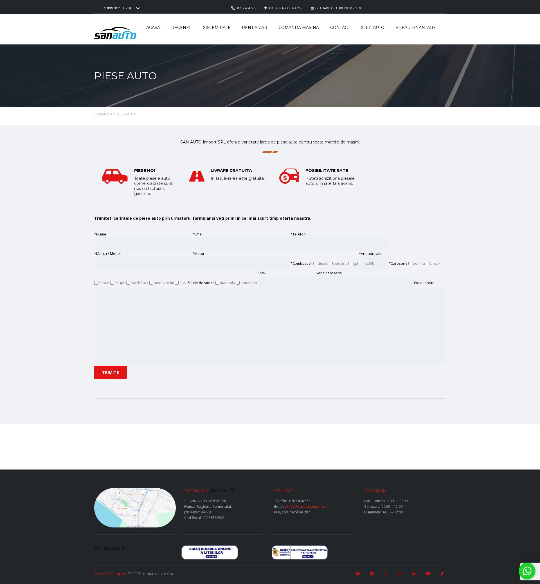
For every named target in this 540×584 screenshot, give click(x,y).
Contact (340, 27)
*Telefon (298, 234)
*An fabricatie (370, 253)
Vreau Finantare (416, 27)
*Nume (100, 234)
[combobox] (121, 8)
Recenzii (181, 27)
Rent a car (254, 27)
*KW (262, 272)
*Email (197, 234)
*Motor (198, 253)
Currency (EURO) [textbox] (117, 8)
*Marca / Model (107, 253)
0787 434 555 (299, 500)
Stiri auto (372, 27)
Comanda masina (298, 27)
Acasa (153, 27)
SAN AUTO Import (110, 573)
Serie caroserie (329, 272)
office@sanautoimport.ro (306, 506)
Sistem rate (217, 27)
